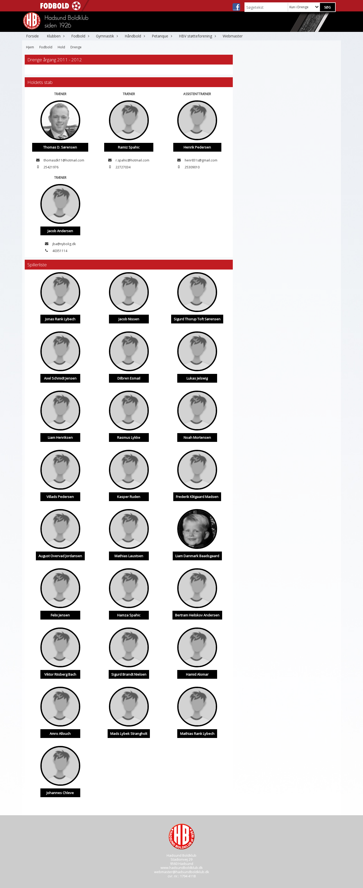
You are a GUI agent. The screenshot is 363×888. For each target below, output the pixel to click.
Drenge (76, 47)
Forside (32, 36)
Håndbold (133, 36)
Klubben (54, 36)
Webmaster (233, 36)
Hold (61, 47)
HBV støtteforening (195, 36)
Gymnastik (105, 36)
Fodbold (78, 36)
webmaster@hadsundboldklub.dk (181, 871)
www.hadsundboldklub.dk (182, 867)
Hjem (30, 47)
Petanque (160, 36)
